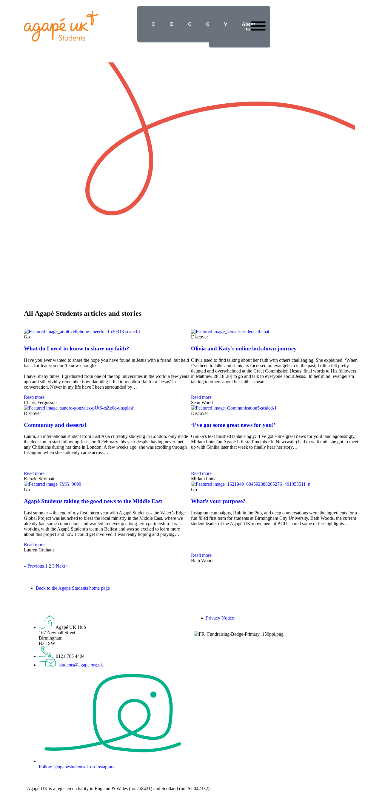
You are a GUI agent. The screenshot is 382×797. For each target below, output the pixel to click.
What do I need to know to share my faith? (76, 348)
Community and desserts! (55, 425)
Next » (62, 565)
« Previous (34, 565)
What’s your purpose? (218, 501)
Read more (34, 397)
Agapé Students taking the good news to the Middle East (93, 501)
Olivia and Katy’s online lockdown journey (244, 348)
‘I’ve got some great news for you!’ (233, 425)
